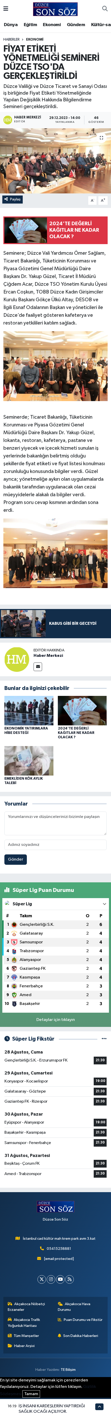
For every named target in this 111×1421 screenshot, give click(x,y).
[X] (41, 1279)
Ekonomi (52, 24)
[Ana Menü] (5, 9)
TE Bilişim (68, 1370)
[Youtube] (60, 1279)
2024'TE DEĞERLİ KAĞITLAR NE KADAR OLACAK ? (76, 733)
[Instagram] (51, 1279)
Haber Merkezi (48, 655)
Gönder (15, 859)
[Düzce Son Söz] (55, 9)
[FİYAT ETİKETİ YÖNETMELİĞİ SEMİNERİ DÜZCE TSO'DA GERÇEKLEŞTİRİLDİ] (55, 160)
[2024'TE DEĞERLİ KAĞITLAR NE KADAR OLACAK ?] (82, 710)
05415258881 (59, 1249)
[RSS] (69, 1279)
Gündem (76, 24)
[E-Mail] (38, 667)
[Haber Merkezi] (16, 659)
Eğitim (30, 24)
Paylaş (15, 199)
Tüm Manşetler (26, 1336)
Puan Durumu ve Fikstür (83, 1320)
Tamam (31, 1394)
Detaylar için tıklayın (55, 1020)
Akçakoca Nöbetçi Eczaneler (26, 1307)
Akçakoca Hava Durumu (74, 1307)
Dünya (11, 24)
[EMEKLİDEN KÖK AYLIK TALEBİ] (28, 760)
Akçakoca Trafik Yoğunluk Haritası (24, 1322)
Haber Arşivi (24, 1346)
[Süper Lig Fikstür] (104, 1039)
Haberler (11, 39)
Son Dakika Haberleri (80, 1336)
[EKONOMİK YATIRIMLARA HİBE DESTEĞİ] (28, 710)
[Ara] (105, 9)
